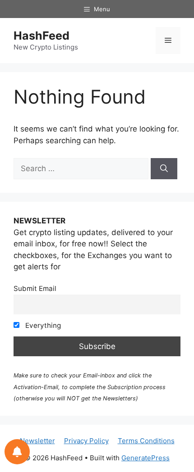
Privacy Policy (86, 440)
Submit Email (35, 288)
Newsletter (37, 440)
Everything (42, 325)
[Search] (164, 169)
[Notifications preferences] (17, 451)
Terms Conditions (146, 440)
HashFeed (41, 35)
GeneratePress (145, 458)
